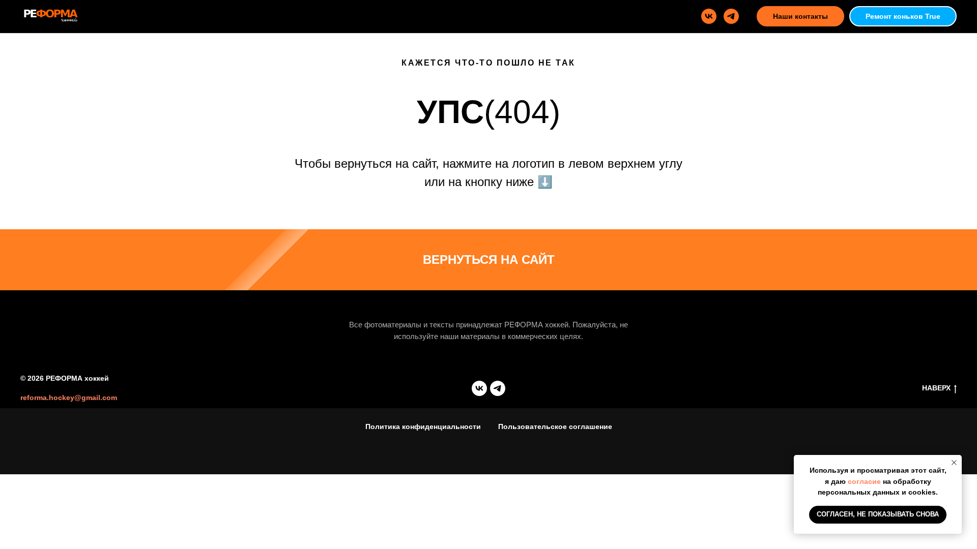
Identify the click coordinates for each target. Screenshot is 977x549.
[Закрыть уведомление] (954, 463)
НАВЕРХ (936, 388)
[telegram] (731, 16)
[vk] (708, 16)
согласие (864, 481)
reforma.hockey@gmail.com (68, 397)
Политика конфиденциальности (423, 426)
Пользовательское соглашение (555, 426)
